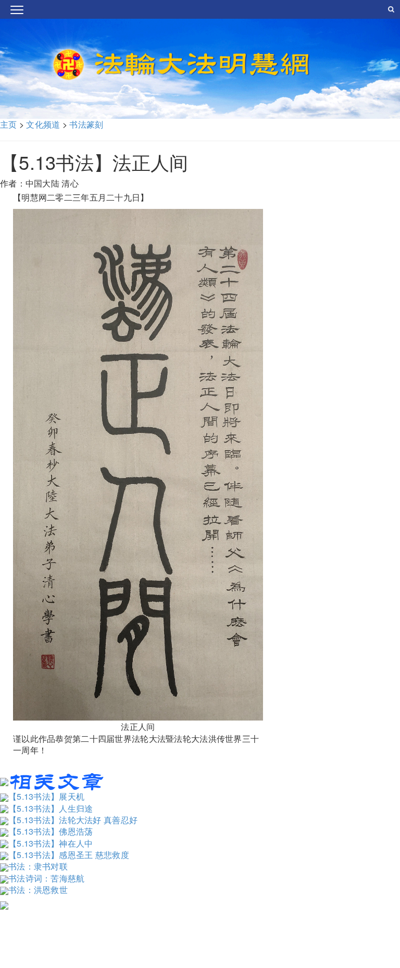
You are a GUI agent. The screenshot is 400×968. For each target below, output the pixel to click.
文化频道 (43, 124)
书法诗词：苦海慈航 (46, 878)
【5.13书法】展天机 (46, 796)
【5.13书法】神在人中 (50, 843)
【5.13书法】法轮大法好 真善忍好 (73, 820)
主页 (8, 124)
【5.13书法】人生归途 (50, 808)
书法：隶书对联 (38, 866)
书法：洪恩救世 (38, 890)
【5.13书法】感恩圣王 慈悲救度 (68, 855)
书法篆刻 (86, 124)
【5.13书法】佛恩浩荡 (50, 831)
